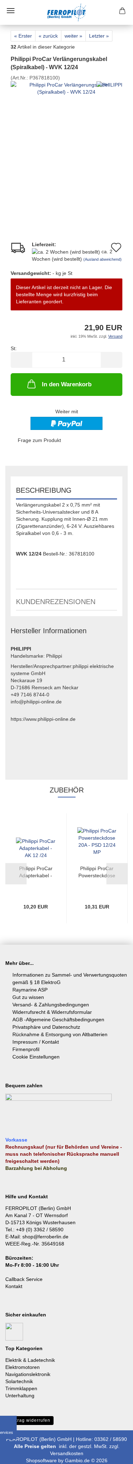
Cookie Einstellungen (36, 1057)
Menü (10, 10)
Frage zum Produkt (39, 440)
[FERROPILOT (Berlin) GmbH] (66, 12)
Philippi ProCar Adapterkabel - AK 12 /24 (35, 872)
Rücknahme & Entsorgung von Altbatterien (59, 1034)
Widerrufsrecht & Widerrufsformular (52, 1012)
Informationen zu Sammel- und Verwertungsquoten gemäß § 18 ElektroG (69, 978)
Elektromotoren (22, 1367)
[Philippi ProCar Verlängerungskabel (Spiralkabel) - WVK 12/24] (66, 145)
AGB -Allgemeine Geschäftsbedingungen (58, 1019)
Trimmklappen (21, 1388)
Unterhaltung (19, 1395)
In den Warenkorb (67, 384)
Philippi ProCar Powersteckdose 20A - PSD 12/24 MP (97, 872)
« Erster (23, 36)
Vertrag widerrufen (29, 1420)
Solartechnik (19, 1381)
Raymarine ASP (30, 990)
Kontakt (13, 1286)
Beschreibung (44, 490)
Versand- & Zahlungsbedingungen (50, 1004)
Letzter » (99, 36)
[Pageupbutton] (113, 1453)
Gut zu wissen (28, 997)
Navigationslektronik (27, 1374)
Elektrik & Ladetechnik (30, 1360)
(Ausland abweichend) (102, 259)
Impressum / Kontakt (35, 1042)
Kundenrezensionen (55, 602)
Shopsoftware (41, 1460)
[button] (21, 360)
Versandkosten (66, 1453)
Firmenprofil (25, 1049)
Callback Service (24, 1279)
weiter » (73, 36)
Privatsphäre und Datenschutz (46, 1027)
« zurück (48, 36)
